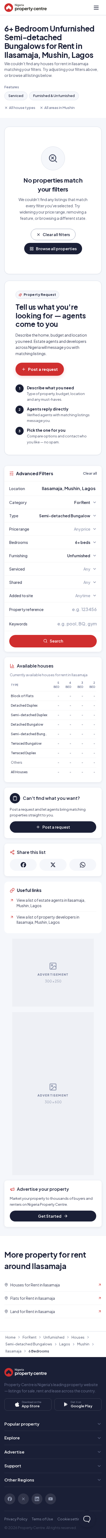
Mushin (83, 1344)
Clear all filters (56, 234)
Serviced (15, 95)
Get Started (49, 1216)
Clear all (90, 473)
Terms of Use (42, 1519)
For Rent (29, 1337)
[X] (23, 1498)
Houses (78, 1337)
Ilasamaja (13, 1351)
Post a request (43, 369)
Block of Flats (22, 696)
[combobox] (66, 488)
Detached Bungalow (27, 724)
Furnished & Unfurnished (54, 95)
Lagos (64, 1344)
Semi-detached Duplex (29, 715)
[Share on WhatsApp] (82, 865)
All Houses (19, 772)
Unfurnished (53, 1337)
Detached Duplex (24, 705)
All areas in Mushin (59, 107)
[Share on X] (52, 865)
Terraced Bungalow (26, 743)
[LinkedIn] (37, 1498)
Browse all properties (56, 248)
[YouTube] (50, 1498)
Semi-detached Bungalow (32, 734)
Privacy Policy (15, 1519)
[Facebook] (9, 1498)
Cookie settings (71, 1519)
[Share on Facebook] (23, 865)
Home (10, 1337)
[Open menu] (96, 7)
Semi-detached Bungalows (28, 1344)
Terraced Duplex (23, 753)
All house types (22, 107)
